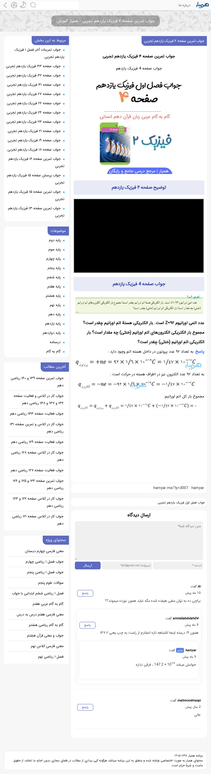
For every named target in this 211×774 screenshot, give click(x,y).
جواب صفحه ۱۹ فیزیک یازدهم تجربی (34, 140)
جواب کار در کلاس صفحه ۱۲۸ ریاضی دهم (37, 456)
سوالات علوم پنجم (51, 583)
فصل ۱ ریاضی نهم (51, 656)
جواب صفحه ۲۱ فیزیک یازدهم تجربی (34, 131)
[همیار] (203, 5)
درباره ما (184, 5)
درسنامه (55, 342)
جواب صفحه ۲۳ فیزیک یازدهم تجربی (33, 122)
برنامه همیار (195, 755)
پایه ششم (54, 277)
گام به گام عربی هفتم (48, 604)
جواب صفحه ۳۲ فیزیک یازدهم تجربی (33, 75)
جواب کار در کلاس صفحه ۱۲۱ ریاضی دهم (38, 520)
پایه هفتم (54, 286)
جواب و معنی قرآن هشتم (45, 635)
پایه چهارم (53, 259)
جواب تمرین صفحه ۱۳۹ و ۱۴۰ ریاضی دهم (37, 381)
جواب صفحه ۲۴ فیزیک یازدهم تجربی (34, 112)
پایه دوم (55, 240)
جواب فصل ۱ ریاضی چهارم (45, 561)
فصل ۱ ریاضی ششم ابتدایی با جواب (38, 593)
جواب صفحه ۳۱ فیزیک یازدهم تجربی (34, 85)
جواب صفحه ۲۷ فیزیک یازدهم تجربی (34, 94)
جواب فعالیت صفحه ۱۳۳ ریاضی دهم (37, 413)
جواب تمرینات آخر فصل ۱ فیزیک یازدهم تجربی (39, 53)
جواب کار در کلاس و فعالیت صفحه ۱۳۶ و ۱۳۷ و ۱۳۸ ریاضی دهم (39, 399)
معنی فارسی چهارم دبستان (44, 551)
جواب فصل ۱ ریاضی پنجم (45, 572)
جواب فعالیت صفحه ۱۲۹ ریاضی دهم (37, 442)
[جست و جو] (53, 5)
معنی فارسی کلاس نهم (47, 646)
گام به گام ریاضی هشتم (46, 625)
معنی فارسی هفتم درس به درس (40, 614)
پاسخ (85, 593)
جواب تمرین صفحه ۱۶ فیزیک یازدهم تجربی (36, 162)
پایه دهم (54, 314)
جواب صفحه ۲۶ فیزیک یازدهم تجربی (34, 103)
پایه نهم (55, 305)
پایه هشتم (53, 296)
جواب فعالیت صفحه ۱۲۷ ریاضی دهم (37, 470)
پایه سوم (54, 249)
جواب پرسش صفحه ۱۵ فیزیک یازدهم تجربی (35, 178)
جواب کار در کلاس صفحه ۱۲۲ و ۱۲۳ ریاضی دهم (38, 502)
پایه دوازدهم (52, 333)
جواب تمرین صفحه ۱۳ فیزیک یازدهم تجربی (36, 211)
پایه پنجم (54, 268)
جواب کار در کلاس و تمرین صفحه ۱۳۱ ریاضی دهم (37, 427)
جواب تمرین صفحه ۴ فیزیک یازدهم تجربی (174, 41)
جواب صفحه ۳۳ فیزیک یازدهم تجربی (33, 66)
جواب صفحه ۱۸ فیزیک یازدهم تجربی (34, 149)
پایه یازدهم (53, 323)
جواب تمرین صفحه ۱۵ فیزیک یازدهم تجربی (36, 195)
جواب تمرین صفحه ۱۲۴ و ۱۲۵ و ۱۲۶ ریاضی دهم (38, 484)
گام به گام (53, 351)
